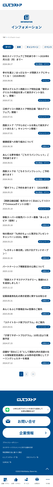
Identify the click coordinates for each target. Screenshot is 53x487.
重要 (19, 46)
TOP (4, 37)
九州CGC (6, 462)
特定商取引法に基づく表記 (12, 452)
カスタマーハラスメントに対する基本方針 (18, 447)
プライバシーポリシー (10, 442)
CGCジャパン (31, 457)
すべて (8, 46)
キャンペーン (32, 46)
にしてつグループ (9, 457)
